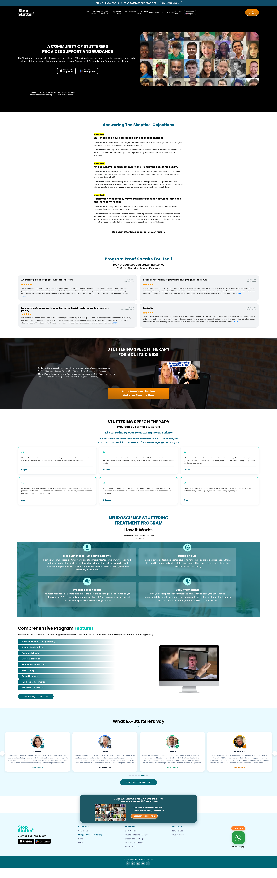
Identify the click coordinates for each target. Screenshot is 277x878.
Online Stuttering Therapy (93, 12)
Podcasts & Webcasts (32, 687)
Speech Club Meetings (32, 647)
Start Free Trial (252, 12)
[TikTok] (133, 863)
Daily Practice (131, 831)
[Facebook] (128, 863)
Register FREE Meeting (144, 816)
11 (145, 775)
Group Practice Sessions (34, 664)
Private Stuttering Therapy (136, 835)
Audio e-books (131, 847)
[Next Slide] (274, 753)
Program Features (105, 12)
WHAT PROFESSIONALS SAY (138, 782)
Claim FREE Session (171, 3)
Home (80, 839)
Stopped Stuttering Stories (119, 12)
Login (171, 12)
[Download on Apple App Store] (26, 841)
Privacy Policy (178, 835)
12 (147, 775)
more (24, 296)
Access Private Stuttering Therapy (38, 641)
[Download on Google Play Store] (43, 841)
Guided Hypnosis (30, 676)
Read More (36, 767)
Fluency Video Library (134, 843)
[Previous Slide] (2, 753)
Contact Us (83, 831)
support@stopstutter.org (91, 835)
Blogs (151, 12)
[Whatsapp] (148, 863)
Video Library (28, 670)
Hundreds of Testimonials (34, 682)
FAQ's (80, 843)
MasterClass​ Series (31, 658)
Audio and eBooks (30, 653)
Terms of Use (177, 831)
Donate (165, 12)
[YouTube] (143, 863)
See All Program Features (35, 696)
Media (157, 12)
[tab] (66, 642)
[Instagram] (138, 863)
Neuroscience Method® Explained (138, 12)
